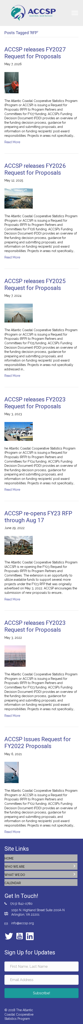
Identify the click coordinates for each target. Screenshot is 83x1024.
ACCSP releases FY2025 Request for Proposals (35, 284)
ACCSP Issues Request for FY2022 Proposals (37, 742)
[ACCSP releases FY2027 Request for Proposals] (11, 82)
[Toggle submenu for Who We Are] (74, 866)
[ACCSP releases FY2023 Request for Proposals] (18, 431)
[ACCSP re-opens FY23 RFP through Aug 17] (18, 545)
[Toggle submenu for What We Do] (74, 874)
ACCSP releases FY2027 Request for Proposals (35, 53)
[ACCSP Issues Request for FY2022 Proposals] (11, 772)
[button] (41, 993)
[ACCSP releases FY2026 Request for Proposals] (18, 198)
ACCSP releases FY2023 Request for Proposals (35, 403)
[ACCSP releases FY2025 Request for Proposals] (18, 313)
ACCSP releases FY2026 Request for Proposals (35, 169)
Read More (12, 142)
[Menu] (75, 13)
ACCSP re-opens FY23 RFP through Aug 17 (38, 517)
